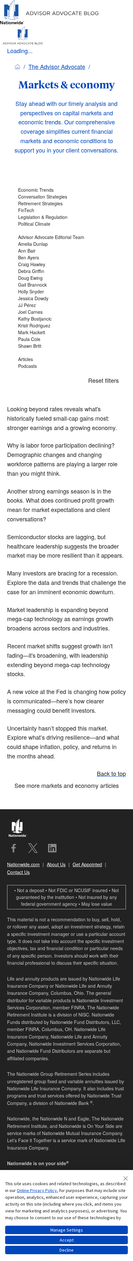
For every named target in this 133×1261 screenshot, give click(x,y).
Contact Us (18, 872)
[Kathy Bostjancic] (66, 318)
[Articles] (66, 359)
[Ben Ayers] (66, 257)
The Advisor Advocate (56, 66)
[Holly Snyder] (66, 291)
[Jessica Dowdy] (66, 298)
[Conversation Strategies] (66, 196)
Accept (67, 1240)
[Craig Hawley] (66, 264)
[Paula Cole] (66, 339)
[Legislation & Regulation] (66, 217)
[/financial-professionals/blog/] (49, 23)
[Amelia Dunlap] (66, 244)
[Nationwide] (20, 828)
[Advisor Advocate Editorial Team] (66, 237)
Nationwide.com (23, 864)
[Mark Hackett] (66, 332)
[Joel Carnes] (66, 312)
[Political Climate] (66, 224)
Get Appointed (87, 864)
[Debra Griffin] (66, 271)
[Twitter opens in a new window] (33, 848)
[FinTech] (66, 210)
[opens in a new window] (13, 848)
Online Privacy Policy (37, 1190)
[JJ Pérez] (66, 305)
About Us (56, 864)
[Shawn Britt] (66, 346)
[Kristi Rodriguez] (66, 325)
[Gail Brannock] (66, 284)
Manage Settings (66, 1230)
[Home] (17, 66)
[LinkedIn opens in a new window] (52, 848)
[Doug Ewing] (66, 278)
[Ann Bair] (66, 250)
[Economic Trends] (66, 190)
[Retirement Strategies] (66, 203)
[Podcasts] (66, 366)
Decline (66, 1250)
